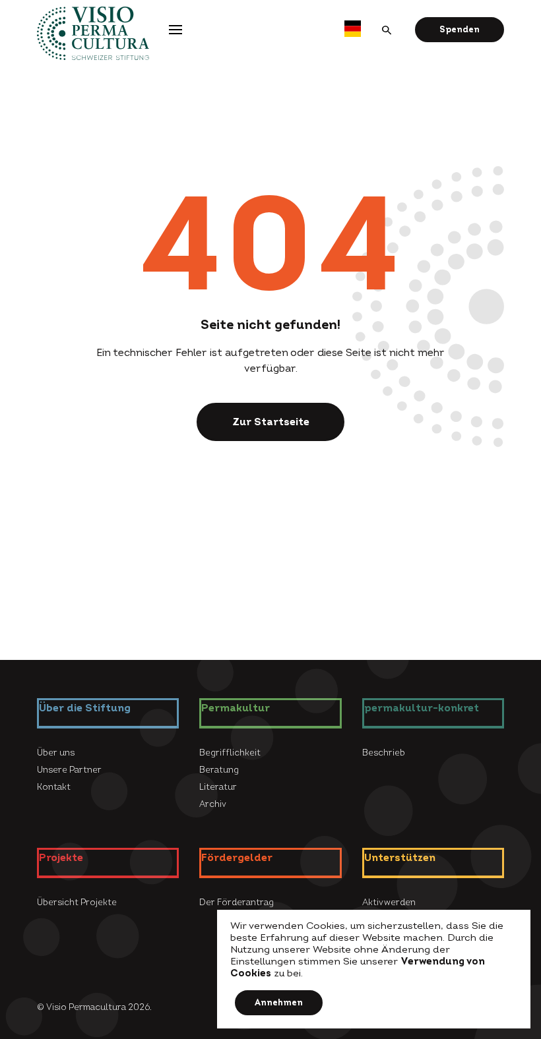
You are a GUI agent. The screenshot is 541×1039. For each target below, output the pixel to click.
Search (388, 29)
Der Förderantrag (236, 902)
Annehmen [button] (279, 1002)
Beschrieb (383, 753)
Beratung (219, 770)
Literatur (218, 787)
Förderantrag (305, 29)
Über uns (56, 753)
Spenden (459, 29)
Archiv (212, 804)
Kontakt (54, 787)
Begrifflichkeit (230, 753)
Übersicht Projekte (77, 902)
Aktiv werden (389, 902)
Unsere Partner (69, 770)
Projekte (225, 29)
